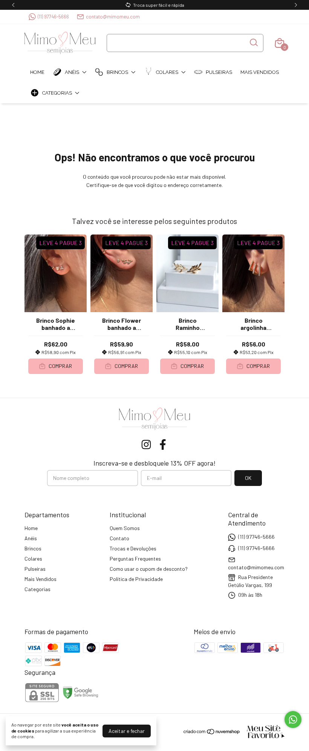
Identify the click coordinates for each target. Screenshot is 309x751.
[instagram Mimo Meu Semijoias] (146, 444)
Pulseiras (219, 72)
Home (37, 72)
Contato (119, 538)
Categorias (57, 93)
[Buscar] (253, 42)
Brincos (117, 72)
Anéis (72, 72)
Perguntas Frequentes (135, 558)
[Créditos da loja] (263, 731)
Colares (167, 72)
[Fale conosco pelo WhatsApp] (293, 719)
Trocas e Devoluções (133, 548)
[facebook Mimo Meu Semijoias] (162, 444)
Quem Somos (125, 528)
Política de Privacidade (136, 579)
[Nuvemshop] (212, 733)
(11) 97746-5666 (53, 17)
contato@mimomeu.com (113, 17)
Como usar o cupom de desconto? (149, 569)
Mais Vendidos (259, 72)
